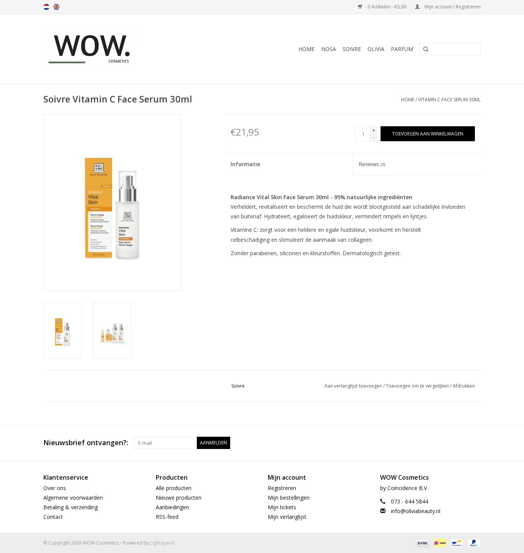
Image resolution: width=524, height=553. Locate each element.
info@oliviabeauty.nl (415, 511)
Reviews (372, 164)
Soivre (352, 49)
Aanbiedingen (172, 507)
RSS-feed (167, 516)
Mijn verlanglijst (287, 516)
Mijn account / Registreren (452, 6)
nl (46, 7)
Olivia (375, 49)
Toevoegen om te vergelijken (418, 386)
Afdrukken (464, 386)
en (56, 7)
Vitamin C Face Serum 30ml (449, 99)
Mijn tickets (282, 507)
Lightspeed (162, 543)
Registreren (282, 488)
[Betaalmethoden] (421, 543)
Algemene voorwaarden (73, 497)
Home (306, 49)
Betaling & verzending (70, 507)
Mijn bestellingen (289, 497)
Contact (53, 516)
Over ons (54, 488)
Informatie (245, 164)
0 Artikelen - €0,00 (386, 6)
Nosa (328, 49)
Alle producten (173, 488)
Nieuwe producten (178, 497)
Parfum (402, 49)
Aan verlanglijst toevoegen (353, 386)
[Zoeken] (423, 49)
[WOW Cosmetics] (117, 49)
